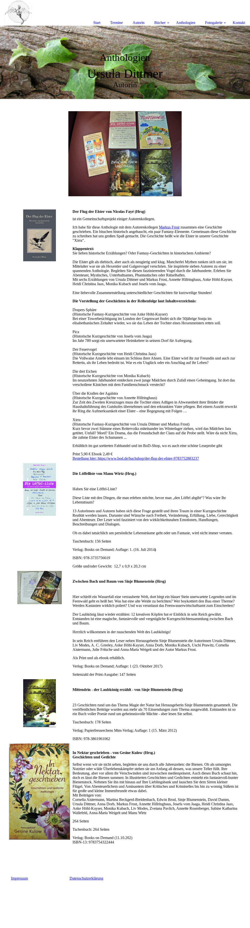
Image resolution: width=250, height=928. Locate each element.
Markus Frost (169, 227)
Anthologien (185, 23)
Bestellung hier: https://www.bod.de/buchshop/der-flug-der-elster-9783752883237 (136, 458)
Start (96, 23)
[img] (125, 62)
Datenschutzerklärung (86, 878)
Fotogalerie (213, 23)
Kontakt (239, 23)
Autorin (139, 23)
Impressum (19, 878)
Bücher (160, 23)
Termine (116, 23)
